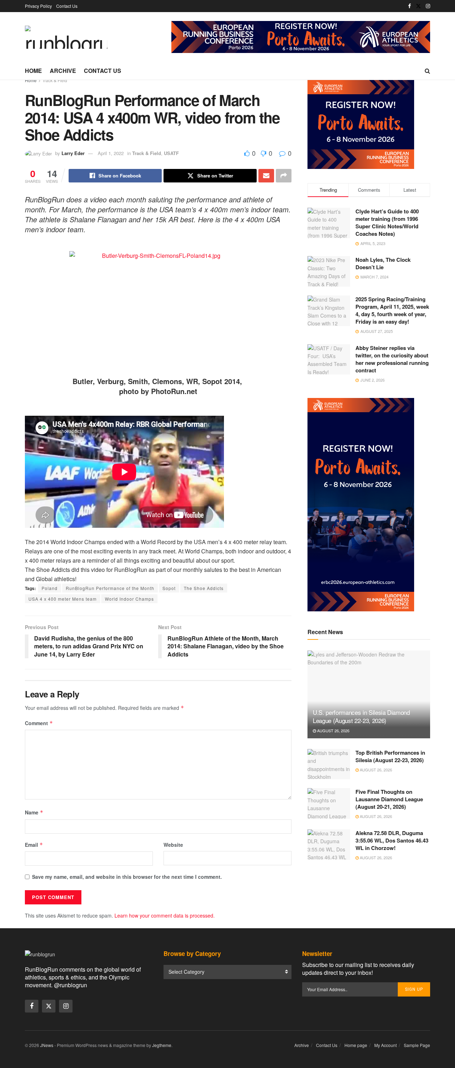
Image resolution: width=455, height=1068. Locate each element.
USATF (171, 153)
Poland (50, 588)
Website (173, 844)
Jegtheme (161, 1045)
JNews (46, 1045)
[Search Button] (427, 71)
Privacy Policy (38, 6)
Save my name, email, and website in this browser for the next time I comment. (127, 876)
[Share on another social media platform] (283, 175)
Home (33, 71)
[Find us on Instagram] (428, 6)
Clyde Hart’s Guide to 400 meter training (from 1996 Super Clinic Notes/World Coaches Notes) (387, 222)
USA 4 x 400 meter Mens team (62, 599)
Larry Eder (73, 153)
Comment (39, 723)
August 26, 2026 (332, 730)
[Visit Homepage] (66, 37)
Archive (63, 71)
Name (34, 812)
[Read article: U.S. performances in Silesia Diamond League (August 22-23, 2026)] (368, 694)
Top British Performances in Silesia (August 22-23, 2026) (390, 756)
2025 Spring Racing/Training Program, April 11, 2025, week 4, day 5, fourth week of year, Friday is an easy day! (392, 310)
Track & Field (54, 80)
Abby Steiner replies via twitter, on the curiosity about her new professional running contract (392, 359)
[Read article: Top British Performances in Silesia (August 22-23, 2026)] (328, 764)
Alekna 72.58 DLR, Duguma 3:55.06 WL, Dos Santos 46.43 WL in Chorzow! (391, 840)
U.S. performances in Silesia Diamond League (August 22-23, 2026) (361, 716)
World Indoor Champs (129, 599)
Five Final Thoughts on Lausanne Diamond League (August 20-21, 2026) (389, 799)
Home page (355, 1045)
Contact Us (66, 6)
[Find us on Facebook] (409, 6)
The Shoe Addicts (204, 588)
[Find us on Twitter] (418, 6)
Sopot (169, 588)
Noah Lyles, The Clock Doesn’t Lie (383, 263)
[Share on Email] (266, 175)
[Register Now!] (300, 36)
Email (34, 844)
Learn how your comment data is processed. (164, 915)
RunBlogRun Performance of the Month (110, 588)
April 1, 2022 (111, 153)
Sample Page (417, 1045)
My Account (385, 1045)
